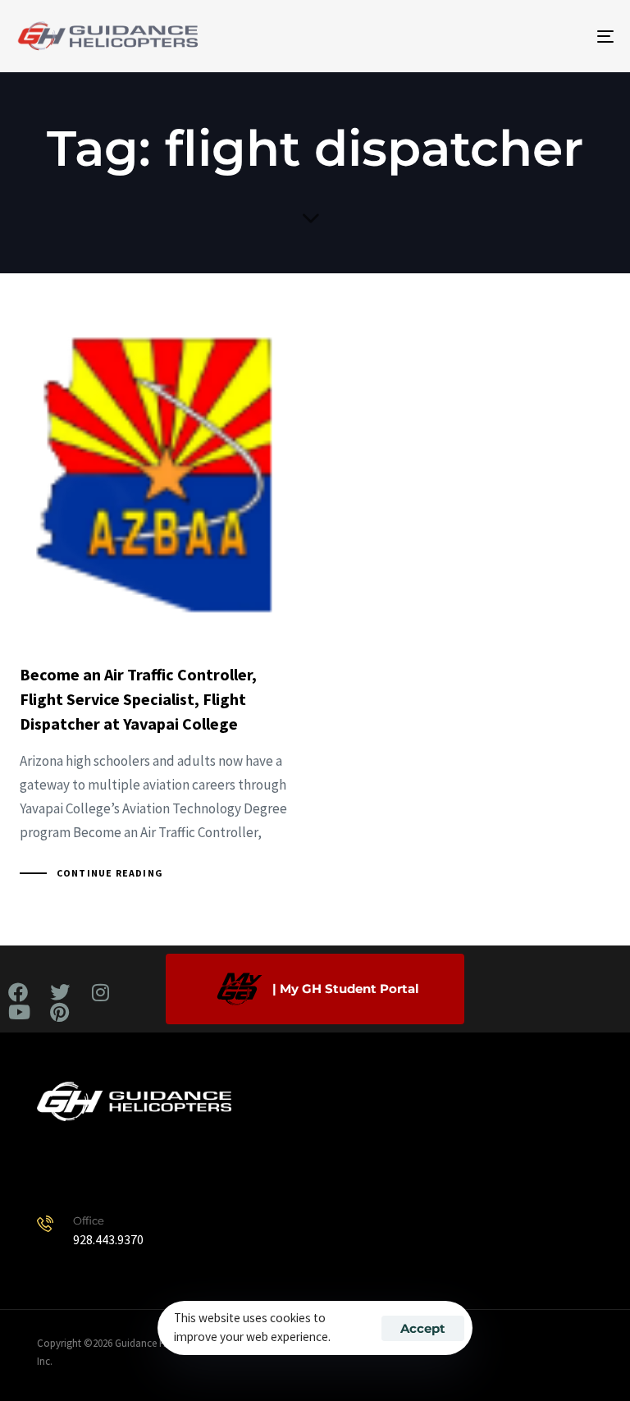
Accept (422, 1328)
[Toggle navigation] (514, 36)
